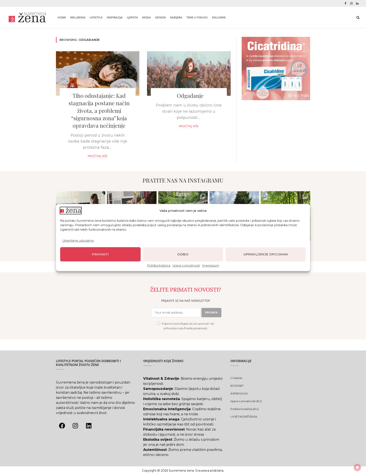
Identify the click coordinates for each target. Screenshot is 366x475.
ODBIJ (183, 254)
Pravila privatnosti (195, 328)
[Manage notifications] (357, 467)
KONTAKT (237, 385)
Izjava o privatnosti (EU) (246, 401)
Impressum (210, 265)
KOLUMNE (219, 17)
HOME (62, 17)
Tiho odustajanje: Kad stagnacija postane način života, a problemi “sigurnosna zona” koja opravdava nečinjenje (99, 110)
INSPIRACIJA (115, 17)
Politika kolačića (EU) (244, 409)
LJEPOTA (132, 17)
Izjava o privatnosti (186, 265)
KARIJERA (176, 17)
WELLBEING (77, 17)
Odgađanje (190, 95)
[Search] (358, 17)
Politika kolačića (158, 265)
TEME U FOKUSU (197, 17)
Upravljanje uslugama (78, 240)
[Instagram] (75, 426)
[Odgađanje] (189, 73)
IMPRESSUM (239, 393)
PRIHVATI (100, 254)
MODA (146, 17)
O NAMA (236, 378)
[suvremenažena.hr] (27, 17)
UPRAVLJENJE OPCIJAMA (265, 254)
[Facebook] (62, 426)
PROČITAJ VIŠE (98, 156)
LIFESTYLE (96, 17)
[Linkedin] (89, 426)
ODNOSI (160, 17)
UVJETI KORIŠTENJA (243, 416)
